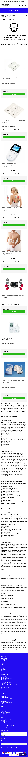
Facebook (4, 747)
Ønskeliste (3, 710)
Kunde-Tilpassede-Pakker (6, 678)
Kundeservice (4, 677)
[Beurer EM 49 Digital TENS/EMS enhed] (14, 152)
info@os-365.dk (7, 727)
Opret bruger (4, 711)
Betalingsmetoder (5, 694)
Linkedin (19, 747)
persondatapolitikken (18, 740)
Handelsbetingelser (5, 697)
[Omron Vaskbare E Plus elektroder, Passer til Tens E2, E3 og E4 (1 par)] (14, 369)
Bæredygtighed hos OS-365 (7, 676)
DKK (16, 5)
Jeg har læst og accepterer (13, 740)
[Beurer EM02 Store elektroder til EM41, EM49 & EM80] (14, 109)
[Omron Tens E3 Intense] (14, 326)
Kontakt (2, 681)
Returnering (3, 699)
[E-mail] (14, 735)
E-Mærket (3, 683)
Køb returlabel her (5, 701)
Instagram (25, 747)
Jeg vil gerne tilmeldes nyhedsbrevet (13, 738)
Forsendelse (3, 696)
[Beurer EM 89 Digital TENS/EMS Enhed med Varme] (14, 284)
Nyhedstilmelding (4, 713)
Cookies (2, 689)
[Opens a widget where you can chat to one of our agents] (23, 754)
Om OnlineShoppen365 (6, 682)
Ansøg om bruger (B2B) (6, 712)
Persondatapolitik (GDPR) (6, 698)
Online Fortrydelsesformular (7, 702)
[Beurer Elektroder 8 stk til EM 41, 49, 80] (14, 65)
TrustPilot (3, 686)
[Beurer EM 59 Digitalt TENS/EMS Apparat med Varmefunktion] (14, 196)
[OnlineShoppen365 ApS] (6, 5)
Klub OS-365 (4, 679)
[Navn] (14, 732)
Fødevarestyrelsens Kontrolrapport (9, 684)
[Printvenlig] (26, 15)
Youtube (14, 747)
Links (2, 688)
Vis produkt (14, 94)
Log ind (2, 708)
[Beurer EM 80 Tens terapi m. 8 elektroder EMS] (14, 240)
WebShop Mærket (5, 687)
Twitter (9, 747)
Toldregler (3, 703)
